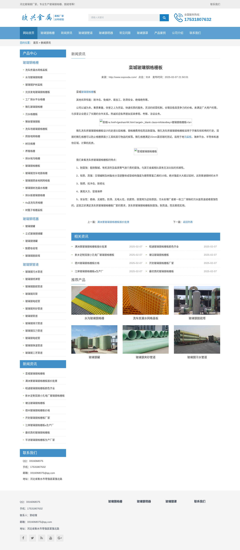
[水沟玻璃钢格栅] (94, 300)
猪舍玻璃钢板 (32, 121)
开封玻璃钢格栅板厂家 (161, 263)
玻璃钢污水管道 (197, 357)
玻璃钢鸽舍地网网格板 (37, 180)
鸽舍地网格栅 (32, 136)
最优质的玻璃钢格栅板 (161, 271)
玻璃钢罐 (94, 357)
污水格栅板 (31, 114)
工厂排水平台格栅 (35, 99)
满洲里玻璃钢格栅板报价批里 (113, 222)
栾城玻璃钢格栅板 (35, 373)
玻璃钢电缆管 (32, 301)
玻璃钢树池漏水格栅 (36, 187)
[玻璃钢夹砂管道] (146, 339)
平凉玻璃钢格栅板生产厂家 (40, 439)
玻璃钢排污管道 (34, 323)
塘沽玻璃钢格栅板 (159, 254)
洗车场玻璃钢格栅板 (36, 128)
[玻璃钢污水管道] (197, 339)
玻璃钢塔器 (106, 32)
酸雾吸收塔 (31, 248)
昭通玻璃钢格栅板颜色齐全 (164, 246)
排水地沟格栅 (32, 158)
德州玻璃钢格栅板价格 (87, 263)
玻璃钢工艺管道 (34, 352)
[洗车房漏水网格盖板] (146, 300)
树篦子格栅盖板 (34, 210)
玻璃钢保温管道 (34, 345)
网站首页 (28, 32)
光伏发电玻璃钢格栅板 (37, 92)
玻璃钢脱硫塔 (197, 318)
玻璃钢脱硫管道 (34, 286)
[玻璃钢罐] (94, 339)
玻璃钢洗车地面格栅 (36, 173)
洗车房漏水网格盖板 (145, 318)
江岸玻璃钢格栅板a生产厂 (89, 271)
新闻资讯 (66, 32)
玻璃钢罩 (142, 32)
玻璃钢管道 (86, 32)
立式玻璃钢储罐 (34, 233)
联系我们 (215, 4)
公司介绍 (177, 32)
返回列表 (188, 222)
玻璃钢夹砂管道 (145, 357)
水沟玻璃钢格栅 (94, 318)
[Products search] (164, 17)
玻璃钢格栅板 (32, 165)
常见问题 (125, 32)
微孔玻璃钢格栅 (34, 106)
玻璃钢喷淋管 (32, 279)
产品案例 (160, 32)
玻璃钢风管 (31, 293)
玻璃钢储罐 (31, 241)
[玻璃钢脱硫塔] (197, 300)
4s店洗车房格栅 (34, 202)
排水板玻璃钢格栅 (35, 195)
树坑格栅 (30, 143)
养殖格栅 (30, 151)
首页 (35, 42)
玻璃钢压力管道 (34, 330)
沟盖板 (188, 136)
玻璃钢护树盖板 (34, 84)
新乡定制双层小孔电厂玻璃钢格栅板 (94, 254)
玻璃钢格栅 (48, 32)
